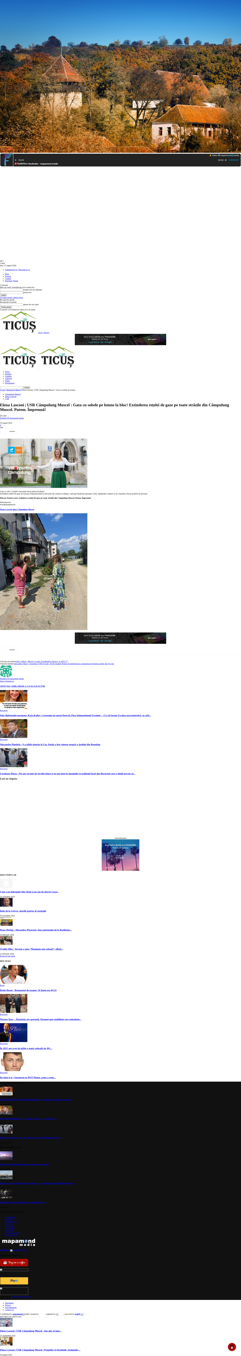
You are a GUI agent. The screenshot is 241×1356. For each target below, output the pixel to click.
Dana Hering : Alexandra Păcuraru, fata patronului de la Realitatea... (36, 930)
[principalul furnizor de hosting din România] (42, 1314)
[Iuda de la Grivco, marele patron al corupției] (6, 906)
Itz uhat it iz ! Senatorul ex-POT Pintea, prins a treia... (28, 1077)
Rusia (2, 985)
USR (7, 399)
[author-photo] (6, 676)
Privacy (8, 1305)
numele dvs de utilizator (32, 290)
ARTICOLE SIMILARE (11, 686)
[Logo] (19, 367)
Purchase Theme (11, 281)
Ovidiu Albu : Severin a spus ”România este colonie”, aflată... (31, 949)
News (7, 372)
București (4, 710)
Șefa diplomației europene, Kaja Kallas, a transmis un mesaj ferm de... (36, 1099)
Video (7, 381)
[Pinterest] (42, 431)
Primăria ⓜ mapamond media (12, 418)
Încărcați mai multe (7, 956)
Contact (8, 279)
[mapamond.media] (14, 1284)
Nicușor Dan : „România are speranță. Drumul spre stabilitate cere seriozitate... (40, 1019)
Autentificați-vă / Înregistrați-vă (17, 270)
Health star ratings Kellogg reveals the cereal (23, 1202)
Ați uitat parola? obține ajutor (11, 297)
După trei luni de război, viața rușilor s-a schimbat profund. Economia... (37, 1183)
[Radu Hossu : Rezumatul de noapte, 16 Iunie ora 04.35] (13, 983)
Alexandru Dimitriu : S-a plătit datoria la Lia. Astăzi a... (29, 1118)
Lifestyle (8, 378)
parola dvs (27, 292)
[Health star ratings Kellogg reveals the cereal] (6, 1197)
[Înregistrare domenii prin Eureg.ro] (60, 1314)
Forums (8, 276)
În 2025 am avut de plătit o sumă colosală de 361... (26, 1048)
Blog (7, 274)
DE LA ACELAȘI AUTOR (33, 686)
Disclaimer (9, 1303)
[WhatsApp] (51, 431)
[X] (33, 431)
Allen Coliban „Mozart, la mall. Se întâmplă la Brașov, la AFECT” (41, 661)
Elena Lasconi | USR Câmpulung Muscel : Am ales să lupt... (31, 1331)
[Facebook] (24, 431)
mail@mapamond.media (21, 1296)
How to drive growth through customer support (24, 1164)
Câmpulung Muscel (13, 390)
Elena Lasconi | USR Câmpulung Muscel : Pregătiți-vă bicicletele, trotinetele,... (40, 1350)
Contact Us (9, 1310)
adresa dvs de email (31, 304)
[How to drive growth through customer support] (6, 1159)
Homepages (9, 383)
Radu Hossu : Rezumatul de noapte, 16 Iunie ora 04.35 (28, 990)
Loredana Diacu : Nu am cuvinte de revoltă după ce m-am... (31, 1137)
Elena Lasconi (10, 396)
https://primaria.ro (7, 681)
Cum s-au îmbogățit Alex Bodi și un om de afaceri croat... (29, 892)
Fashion (8, 374)
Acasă (2, 390)
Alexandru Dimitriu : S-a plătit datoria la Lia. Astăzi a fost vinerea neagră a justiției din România (50, 744)
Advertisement (11, 1307)
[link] (17, 509)
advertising (13, 1250)
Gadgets (8, 376)
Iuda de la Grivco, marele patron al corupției (23, 911)
